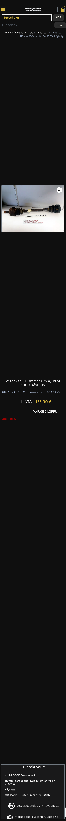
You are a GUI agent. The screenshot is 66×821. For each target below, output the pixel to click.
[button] (3, 9)
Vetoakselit (42, 32)
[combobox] (27, 17)
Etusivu (9, 32)
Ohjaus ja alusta (24, 32)
